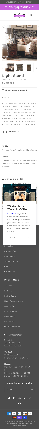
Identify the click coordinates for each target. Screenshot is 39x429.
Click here (11, 214)
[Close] (33, 186)
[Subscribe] (29, 237)
